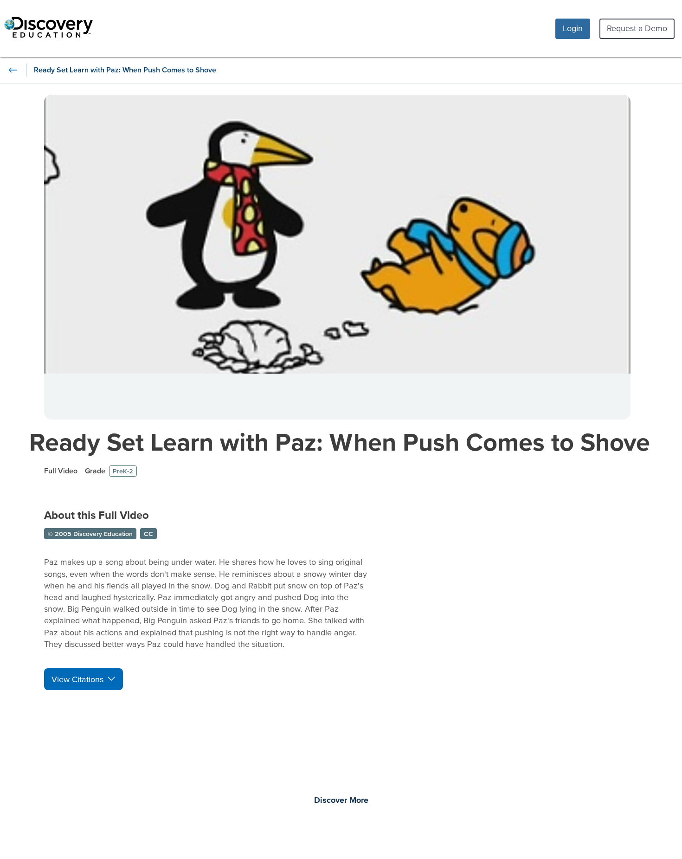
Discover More (341, 800)
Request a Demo (637, 28)
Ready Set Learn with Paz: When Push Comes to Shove (339, 441)
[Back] (13, 70)
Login (573, 28)
